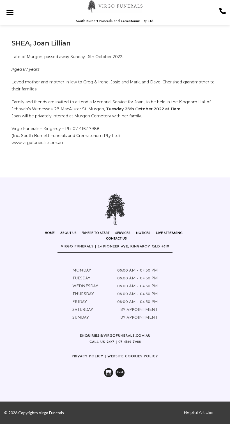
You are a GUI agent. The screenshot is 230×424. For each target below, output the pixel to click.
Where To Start (96, 233)
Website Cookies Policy (132, 356)
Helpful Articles (198, 412)
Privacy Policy (88, 356)
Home (50, 233)
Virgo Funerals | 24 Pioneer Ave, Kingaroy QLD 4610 (115, 246)
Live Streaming (169, 233)
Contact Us (116, 238)
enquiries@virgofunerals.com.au (115, 336)
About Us (68, 233)
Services (122, 233)
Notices (143, 233)
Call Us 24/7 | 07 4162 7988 (115, 342)
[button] (10, 12)
